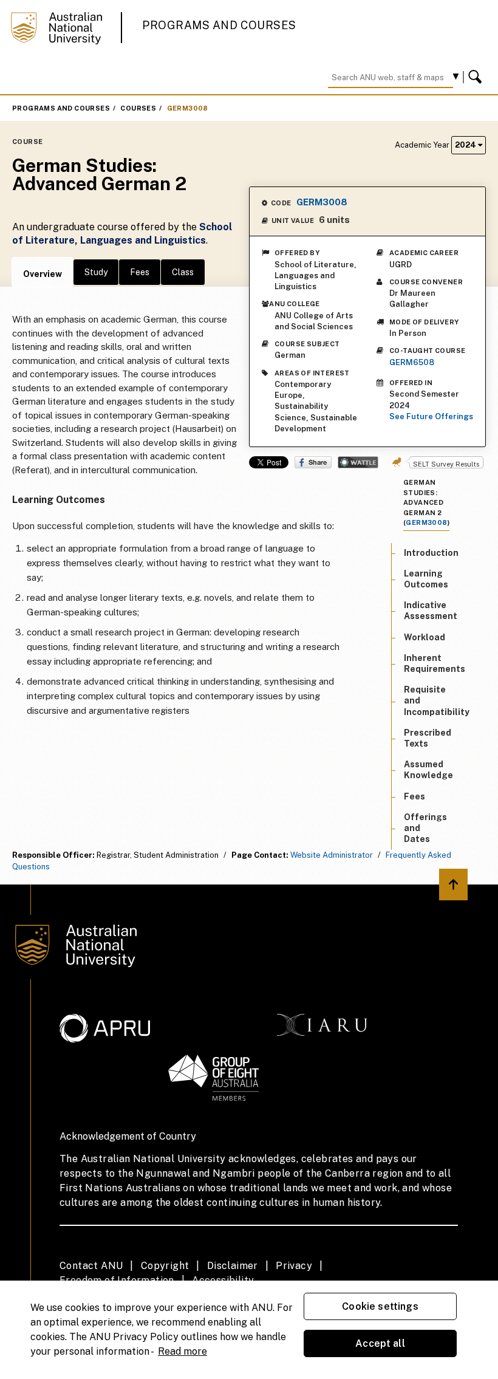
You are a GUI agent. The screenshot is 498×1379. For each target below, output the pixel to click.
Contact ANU (91, 1265)
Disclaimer (232, 1265)
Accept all (380, 1343)
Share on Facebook (313, 462)
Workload (424, 637)
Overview (42, 274)
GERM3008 (187, 108)
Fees (139, 272)
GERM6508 (411, 362)
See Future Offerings (431, 416)
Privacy (294, 1265)
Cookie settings (380, 1306)
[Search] (477, 77)
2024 (466, 144)
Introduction (431, 553)
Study (95, 272)
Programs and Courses (219, 25)
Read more (182, 1351)
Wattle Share (358, 462)
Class (183, 272)
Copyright (165, 1265)
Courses (138, 108)
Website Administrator (331, 855)
